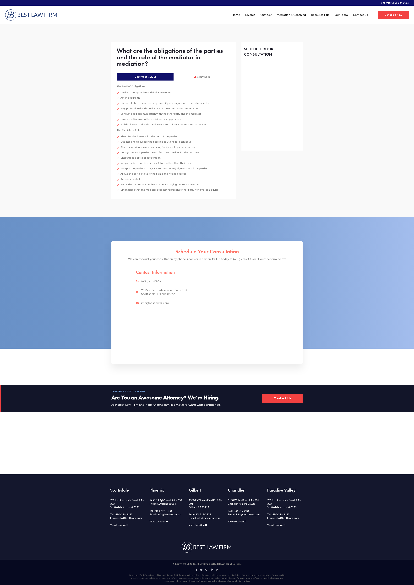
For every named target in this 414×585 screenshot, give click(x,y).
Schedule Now (393, 14)
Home (236, 14)
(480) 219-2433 (399, 2)
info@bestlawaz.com (155, 303)
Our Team (341, 14)
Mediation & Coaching (291, 14)
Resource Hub (320, 14)
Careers (237, 564)
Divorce (250, 14)
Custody (266, 14)
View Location (118, 524)
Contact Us (360, 14)
